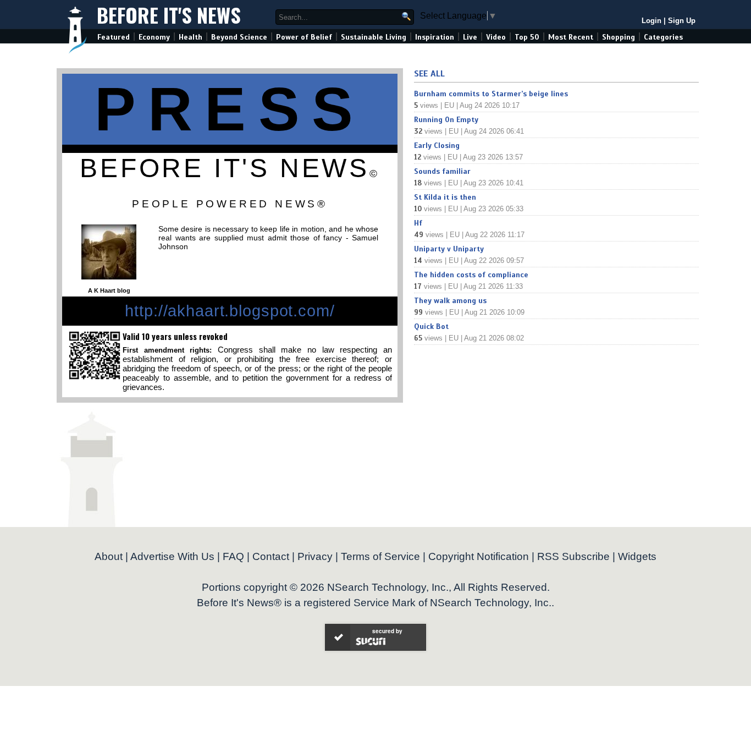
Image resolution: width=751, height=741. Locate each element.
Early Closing (437, 145)
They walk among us (450, 300)
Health (190, 37)
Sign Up (681, 21)
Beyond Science (239, 37)
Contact (270, 556)
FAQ (233, 556)
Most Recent (570, 37)
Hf (418, 223)
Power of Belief (304, 37)
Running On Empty (446, 119)
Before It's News (169, 14)
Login (651, 21)
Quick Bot (431, 326)
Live (470, 37)
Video (496, 37)
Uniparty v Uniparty (449, 249)
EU (449, 105)
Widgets (637, 556)
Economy (154, 37)
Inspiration (434, 37)
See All (429, 73)
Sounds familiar (442, 171)
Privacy (315, 556)
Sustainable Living (373, 37)
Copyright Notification (478, 556)
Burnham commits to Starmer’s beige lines (491, 93)
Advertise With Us (172, 556)
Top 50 (527, 37)
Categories (663, 37)
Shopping (618, 37)
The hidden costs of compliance (471, 274)
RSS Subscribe (573, 556)
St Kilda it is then (445, 197)
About (109, 556)
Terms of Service (380, 556)
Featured (113, 37)
